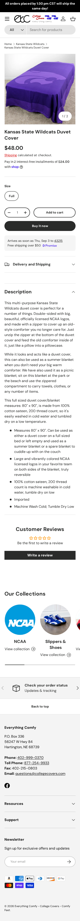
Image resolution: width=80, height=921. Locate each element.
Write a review (40, 555)
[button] (73, 19)
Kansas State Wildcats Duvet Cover (26, 47)
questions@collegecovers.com (40, 773)
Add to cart (54, 212)
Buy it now (40, 226)
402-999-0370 (30, 757)
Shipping (10, 155)
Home (8, 44)
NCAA (20, 641)
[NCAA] (20, 619)
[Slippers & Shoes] (55, 619)
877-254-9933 (36, 763)
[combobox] (40, 30)
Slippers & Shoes (55, 644)
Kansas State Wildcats (30, 44)
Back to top (40, 706)
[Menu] (7, 19)
